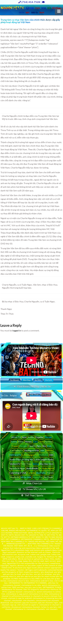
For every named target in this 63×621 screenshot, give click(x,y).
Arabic (31, 437)
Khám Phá (38, 477)
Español (39, 437)
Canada (31, 472)
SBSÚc (49, 450)
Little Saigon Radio (43, 459)
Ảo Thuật (48, 477)
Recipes (23, 446)
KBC (51, 454)
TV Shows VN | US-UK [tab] (34, 489)
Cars (35, 441)
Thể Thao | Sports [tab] (34, 495)
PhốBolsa (43, 454)
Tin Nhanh (14, 380)
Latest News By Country (60, 465)
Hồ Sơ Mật (25, 477)
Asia (24, 437)
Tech (41, 441)
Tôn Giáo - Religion (8, 395)
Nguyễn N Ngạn (17, 468)
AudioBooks (32, 468)
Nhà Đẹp (27, 380)
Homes (28, 441)
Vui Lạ (36, 464)
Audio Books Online (2, 458)
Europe (48, 437)
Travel (15, 446)
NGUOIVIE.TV (56, 539)
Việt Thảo (26, 464)
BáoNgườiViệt (31, 450)
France (50, 472)
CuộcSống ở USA (17, 472)
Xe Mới (38, 380)
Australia (41, 472)
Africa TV (16, 437)
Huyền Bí (14, 477)
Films (21, 441)
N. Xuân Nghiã (47, 468)
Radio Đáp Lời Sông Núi (21, 459)
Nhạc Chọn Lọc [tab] (34, 483)
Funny (14, 441)
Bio (44, 446)
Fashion (49, 441)
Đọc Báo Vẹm (46, 464)
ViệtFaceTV (15, 454)
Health (32, 446)
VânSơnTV (15, 464)
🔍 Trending (58, 394)
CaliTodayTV (16, 450)
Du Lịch (48, 380)
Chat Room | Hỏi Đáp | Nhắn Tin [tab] (34, 386)
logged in (16, 330)
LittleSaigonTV (29, 454)
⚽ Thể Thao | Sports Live (39, 394)
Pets (39, 446)
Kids (49, 446)
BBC (42, 450)
